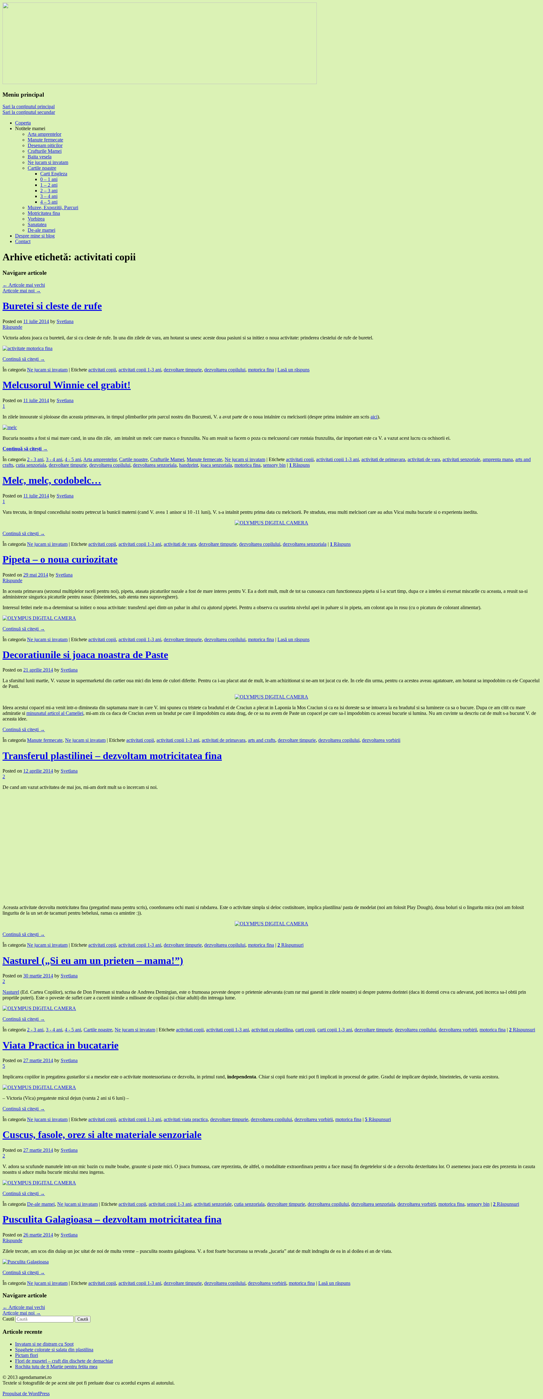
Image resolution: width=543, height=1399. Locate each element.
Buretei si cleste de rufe (52, 305)
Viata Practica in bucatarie (60, 1045)
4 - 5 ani (73, 459)
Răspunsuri (290, 945)
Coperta (23, 122)
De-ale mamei (41, 230)
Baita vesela (40, 156)
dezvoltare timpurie (183, 369)
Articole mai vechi (24, 285)
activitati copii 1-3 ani (139, 369)
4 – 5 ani (49, 202)
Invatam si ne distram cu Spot (44, 1344)
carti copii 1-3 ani (334, 1029)
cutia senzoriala (31, 465)
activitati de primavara (383, 459)
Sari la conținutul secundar (29, 112)
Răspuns (299, 465)
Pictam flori (26, 1355)
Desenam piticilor (45, 145)
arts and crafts (261, 740)
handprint (188, 465)
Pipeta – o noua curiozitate (60, 559)
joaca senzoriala (216, 465)
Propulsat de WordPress (26, 1393)
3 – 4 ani (49, 196)
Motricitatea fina (44, 213)
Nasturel (11, 992)
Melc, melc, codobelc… (52, 480)
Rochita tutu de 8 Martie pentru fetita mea (56, 1366)
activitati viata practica (186, 1119)
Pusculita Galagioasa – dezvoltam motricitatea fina (112, 1219)
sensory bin (274, 465)
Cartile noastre (42, 168)
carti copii (305, 1029)
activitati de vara (424, 459)
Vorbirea (36, 218)
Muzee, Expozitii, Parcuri (53, 207)
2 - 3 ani (35, 459)
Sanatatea (37, 224)
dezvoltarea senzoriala (155, 465)
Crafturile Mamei (45, 151)
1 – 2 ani (49, 185)
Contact (22, 241)
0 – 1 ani (49, 179)
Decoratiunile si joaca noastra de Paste (85, 654)
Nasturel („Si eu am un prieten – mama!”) (93, 960)
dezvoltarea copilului (224, 369)
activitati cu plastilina (272, 1029)
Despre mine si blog (35, 235)
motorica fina (261, 369)
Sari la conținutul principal (29, 106)
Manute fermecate (45, 139)
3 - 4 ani (54, 459)
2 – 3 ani (49, 190)
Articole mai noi (22, 290)
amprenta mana (498, 459)
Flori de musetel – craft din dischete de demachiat (64, 1361)
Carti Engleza (53, 173)
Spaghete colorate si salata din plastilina (54, 1349)
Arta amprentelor (44, 134)
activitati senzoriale (461, 459)
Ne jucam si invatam (48, 162)
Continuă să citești (24, 359)
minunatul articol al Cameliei (54, 713)
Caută (8, 1319)
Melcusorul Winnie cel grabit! (67, 385)
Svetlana (65, 321)
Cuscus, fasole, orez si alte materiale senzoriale (102, 1134)
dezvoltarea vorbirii (381, 740)
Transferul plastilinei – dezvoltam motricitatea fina (112, 755)
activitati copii (102, 369)
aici (373, 416)
